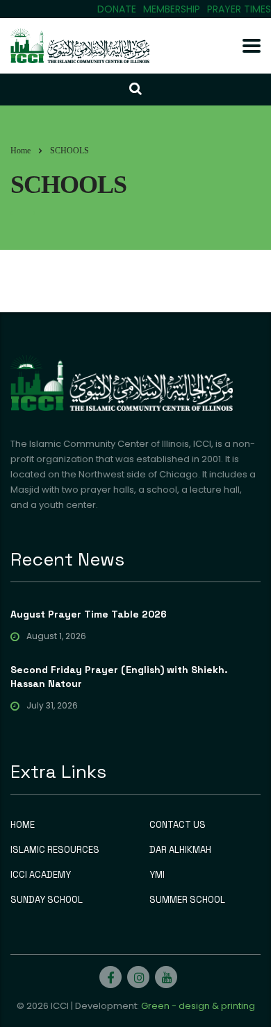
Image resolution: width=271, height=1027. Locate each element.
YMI (157, 875)
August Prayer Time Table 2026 (88, 614)
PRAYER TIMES (239, 9)
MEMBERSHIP (171, 9)
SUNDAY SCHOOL (46, 900)
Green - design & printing (198, 1005)
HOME (22, 825)
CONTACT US (177, 825)
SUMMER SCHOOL (187, 900)
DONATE (116, 9)
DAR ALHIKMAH (180, 850)
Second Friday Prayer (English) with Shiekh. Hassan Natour (119, 676)
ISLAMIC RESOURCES (54, 850)
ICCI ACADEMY (40, 875)
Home (20, 150)
